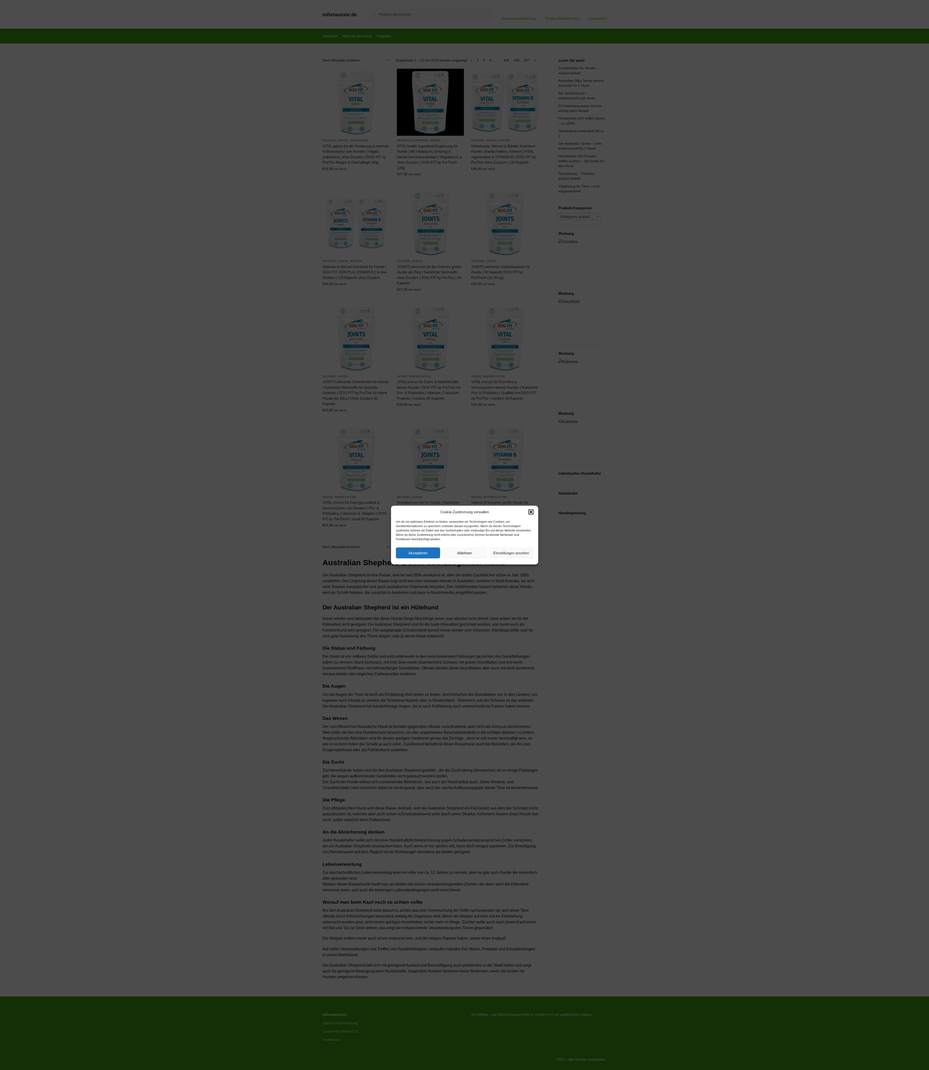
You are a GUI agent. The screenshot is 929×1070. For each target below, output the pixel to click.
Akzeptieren (418, 553)
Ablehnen (464, 553)
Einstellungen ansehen (511, 553)
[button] (530, 512)
